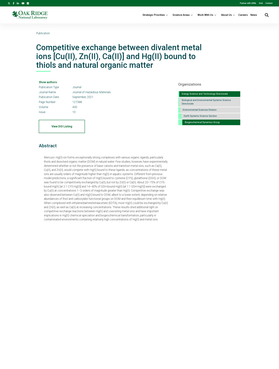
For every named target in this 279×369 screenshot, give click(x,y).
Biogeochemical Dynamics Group (202, 122)
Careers (243, 14)
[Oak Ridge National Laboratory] (29, 15)
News (253, 14)
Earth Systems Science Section (200, 116)
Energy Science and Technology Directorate (205, 94)
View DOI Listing (62, 126)
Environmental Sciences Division (200, 110)
